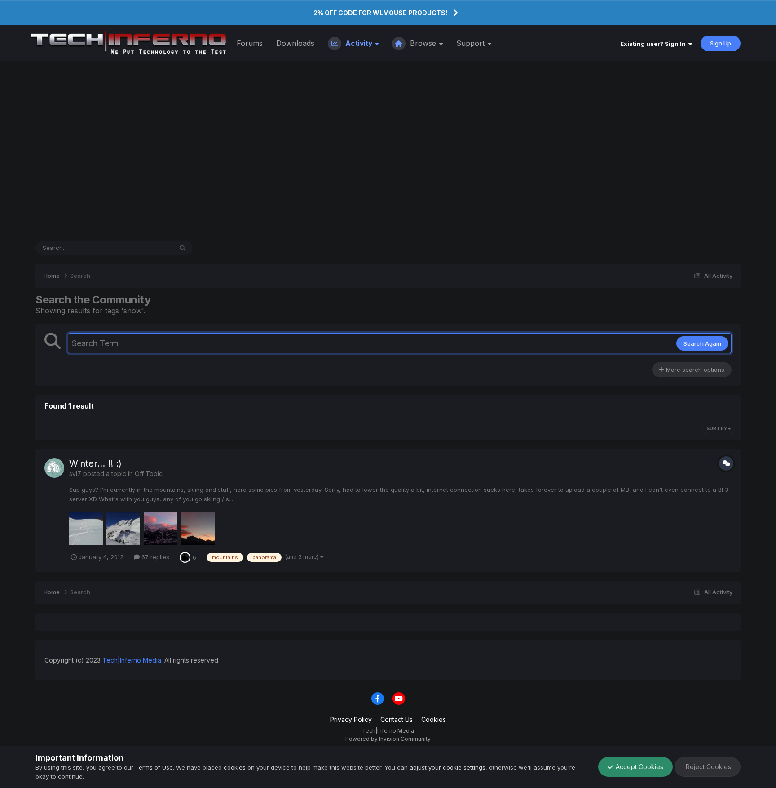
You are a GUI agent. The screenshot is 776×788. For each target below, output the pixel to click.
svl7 (75, 473)
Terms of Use (154, 767)
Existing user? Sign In (654, 43)
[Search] (182, 248)
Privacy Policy (351, 719)
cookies (235, 767)
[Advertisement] (388, 151)
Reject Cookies (707, 766)
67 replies (154, 557)
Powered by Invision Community (388, 738)
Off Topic (149, 473)
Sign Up (720, 43)
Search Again (702, 343)
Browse (423, 43)
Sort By (717, 428)
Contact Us (396, 719)
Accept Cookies (638, 766)
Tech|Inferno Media (131, 660)
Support (471, 43)
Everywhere (144, 248)
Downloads (295, 43)
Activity (359, 43)
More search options (694, 369)
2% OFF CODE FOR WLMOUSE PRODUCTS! (380, 13)
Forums (250, 43)
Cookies (433, 719)
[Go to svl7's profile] (54, 468)
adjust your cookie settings (447, 767)
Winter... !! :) (95, 463)
